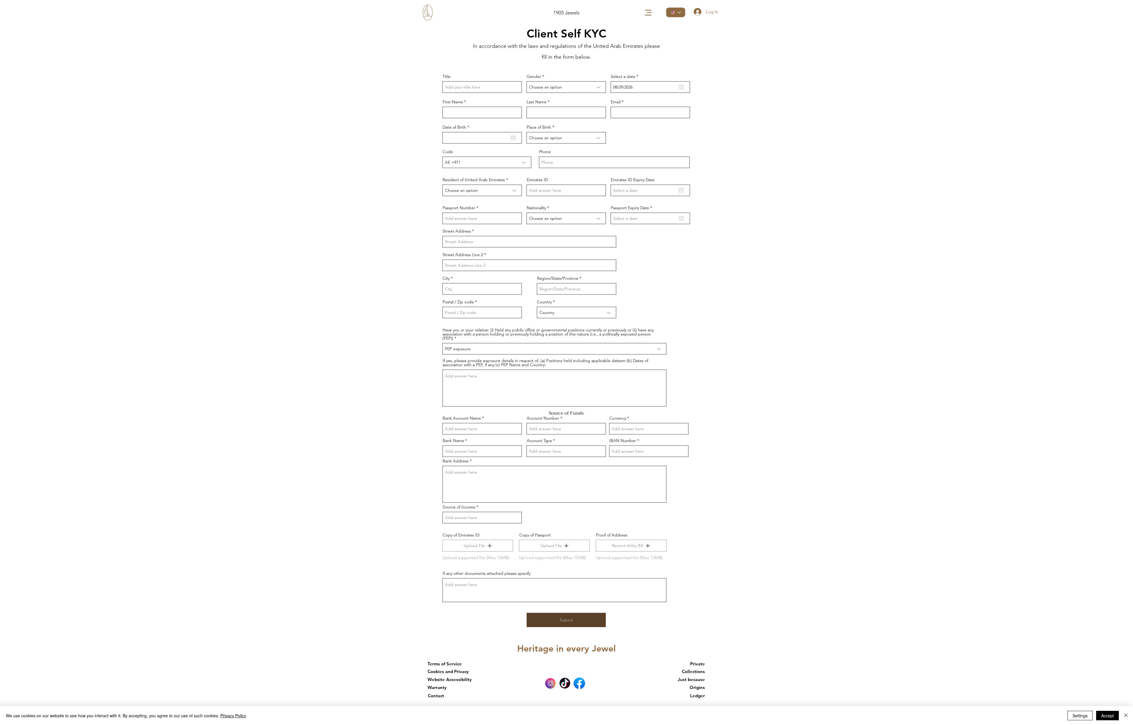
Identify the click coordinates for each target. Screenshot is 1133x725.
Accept (1107, 716)
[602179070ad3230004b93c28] (565, 683)
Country (544, 302)
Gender (534, 76)
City (446, 278)
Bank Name (453, 440)
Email (615, 102)
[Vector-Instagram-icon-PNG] (550, 683)
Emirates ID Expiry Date (632, 180)
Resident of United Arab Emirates (474, 180)
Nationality (536, 208)
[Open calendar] (681, 87)
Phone (545, 152)
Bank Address (456, 461)
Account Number (543, 418)
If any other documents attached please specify (487, 573)
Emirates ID (537, 180)
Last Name (536, 102)
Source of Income (459, 507)
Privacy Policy (233, 716)
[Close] (1125, 715)
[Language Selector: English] (675, 12)
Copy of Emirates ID (461, 535)
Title (447, 76)
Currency (617, 418)
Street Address (457, 231)
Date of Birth (457, 127)
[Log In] (697, 11)
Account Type (539, 440)
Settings (1080, 716)
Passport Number (459, 208)
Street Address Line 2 (463, 255)
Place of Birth (539, 127)
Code (448, 152)
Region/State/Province (557, 278)
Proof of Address (611, 535)
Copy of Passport (535, 535)
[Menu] (648, 13)
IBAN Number (622, 440)
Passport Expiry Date (632, 208)
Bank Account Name (462, 418)
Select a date (626, 76)
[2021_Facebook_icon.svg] (579, 683)
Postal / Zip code (458, 302)
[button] (477, 545)
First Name (453, 102)
